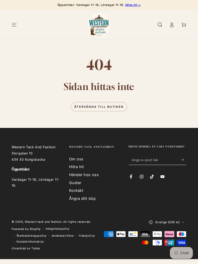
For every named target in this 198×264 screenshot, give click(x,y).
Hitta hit (76, 166)
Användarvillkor (63, 235)
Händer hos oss (84, 174)
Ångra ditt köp (82, 198)
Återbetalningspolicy (31, 235)
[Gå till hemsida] (99, 24)
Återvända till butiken (98, 107)
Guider (75, 182)
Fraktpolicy (87, 235)
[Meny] (14, 25)
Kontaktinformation (30, 241)
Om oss (76, 159)
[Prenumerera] (183, 160)
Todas (35, 248)
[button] (160, 25)
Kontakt (76, 190)
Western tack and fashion (43, 222)
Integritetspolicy (58, 228)
